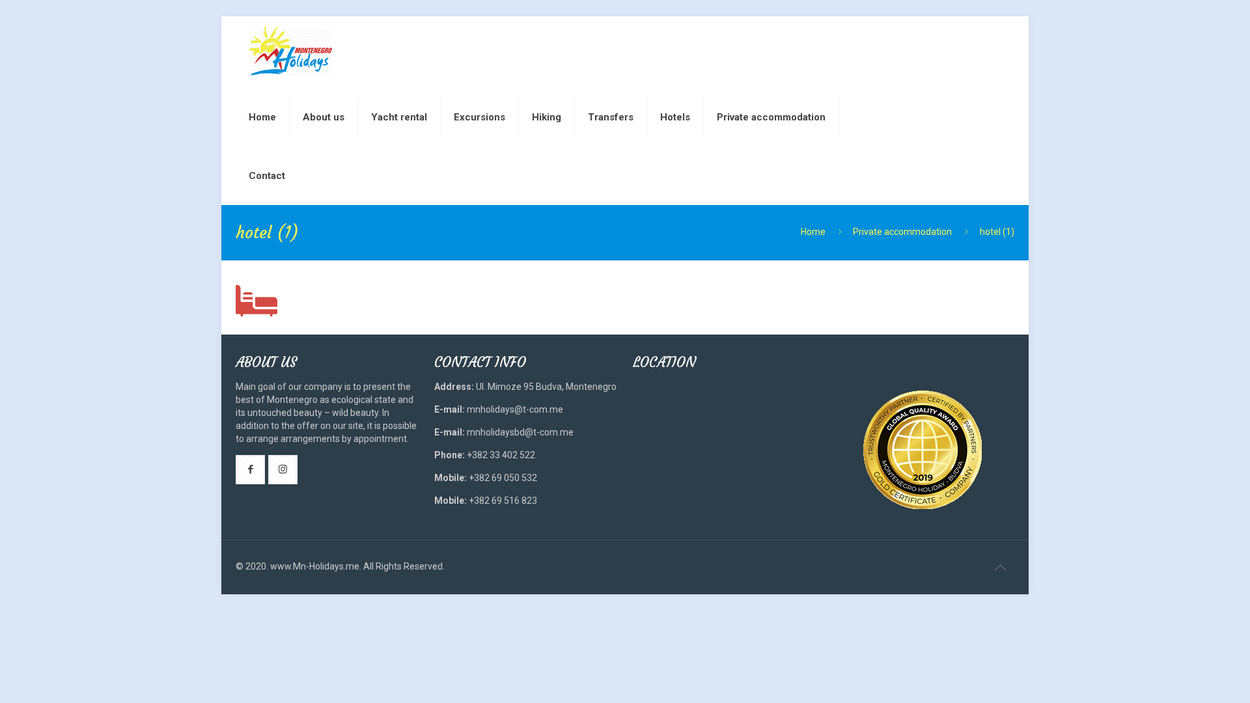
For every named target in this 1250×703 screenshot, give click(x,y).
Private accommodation (902, 232)
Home (813, 232)
